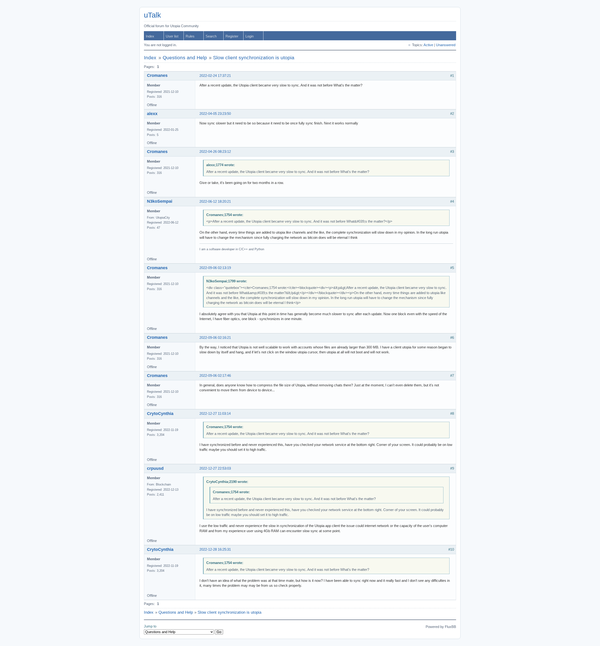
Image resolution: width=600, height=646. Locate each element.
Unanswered (445, 45)
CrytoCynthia (160, 413)
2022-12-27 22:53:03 (215, 468)
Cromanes (157, 75)
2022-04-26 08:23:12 (215, 151)
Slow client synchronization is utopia (253, 57)
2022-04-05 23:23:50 (215, 114)
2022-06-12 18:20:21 (215, 201)
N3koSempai (159, 201)
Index (150, 36)
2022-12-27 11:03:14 (215, 413)
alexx (152, 113)
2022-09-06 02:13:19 (215, 268)
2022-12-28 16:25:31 (215, 549)
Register (231, 36)
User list (172, 36)
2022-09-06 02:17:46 (215, 375)
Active (428, 45)
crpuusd (155, 468)
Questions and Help (185, 57)
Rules (190, 36)
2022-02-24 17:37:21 (215, 76)
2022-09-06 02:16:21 (215, 338)
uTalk (152, 15)
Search (211, 36)
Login (249, 36)
